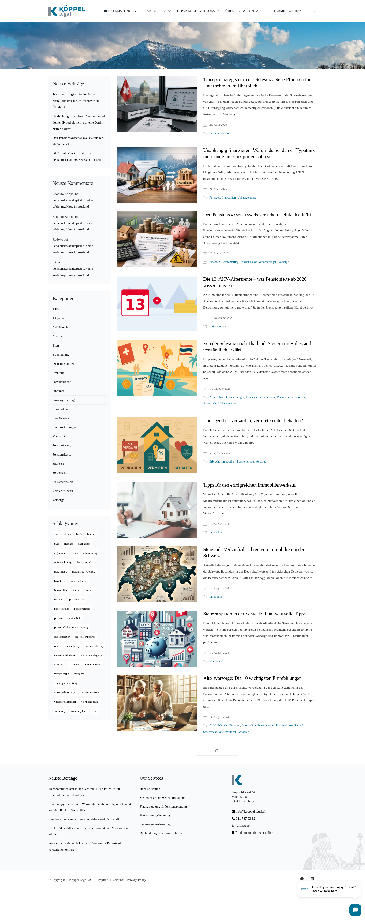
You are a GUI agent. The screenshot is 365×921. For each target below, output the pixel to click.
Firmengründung (219, 133)
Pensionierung (230, 262)
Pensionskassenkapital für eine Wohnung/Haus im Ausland (73, 203)
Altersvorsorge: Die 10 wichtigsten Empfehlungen (252, 678)
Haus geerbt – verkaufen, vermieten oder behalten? (253, 420)
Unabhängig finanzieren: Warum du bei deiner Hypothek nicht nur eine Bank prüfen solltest (259, 153)
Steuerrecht (210, 403)
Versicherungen (268, 262)
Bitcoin (57, 336)
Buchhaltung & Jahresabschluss (161, 833)
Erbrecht (214, 461)
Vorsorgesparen (90, 692)
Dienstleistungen (234, 397)
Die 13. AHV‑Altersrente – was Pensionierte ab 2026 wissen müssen (254, 282)
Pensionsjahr (61, 608)
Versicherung (61, 673)
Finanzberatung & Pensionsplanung (163, 806)
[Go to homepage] (66, 11)
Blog (220, 397)
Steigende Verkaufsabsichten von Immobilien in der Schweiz (253, 552)
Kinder (76, 590)
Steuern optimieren (65, 655)
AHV (212, 397)
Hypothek (59, 580)
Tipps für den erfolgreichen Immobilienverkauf (249, 485)
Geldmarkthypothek (83, 571)
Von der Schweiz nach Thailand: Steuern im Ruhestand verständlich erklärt (257, 346)
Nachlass (59, 599)
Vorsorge (283, 262)
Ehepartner (84, 543)
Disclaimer (117, 880)
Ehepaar (68, 543)
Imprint (103, 880)
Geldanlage (60, 571)
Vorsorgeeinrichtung (66, 683)
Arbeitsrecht (61, 327)
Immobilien (229, 197)
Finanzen (214, 197)
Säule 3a (300, 397)
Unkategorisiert (246, 197)
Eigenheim (60, 553)
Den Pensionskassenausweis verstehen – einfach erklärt (257, 214)
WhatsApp (242, 825)
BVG (56, 543)
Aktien (67, 534)
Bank (79, 534)
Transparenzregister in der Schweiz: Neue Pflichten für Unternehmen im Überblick (257, 82)
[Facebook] (302, 879)
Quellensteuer (62, 636)
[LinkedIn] (312, 879)
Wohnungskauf (78, 711)
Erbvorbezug (90, 553)
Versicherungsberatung (155, 815)
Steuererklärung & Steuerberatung (162, 797)
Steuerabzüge (72, 646)
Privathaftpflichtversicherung (71, 627)
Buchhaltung (61, 354)
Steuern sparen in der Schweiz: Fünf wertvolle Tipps (254, 613)
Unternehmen (92, 664)
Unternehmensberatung (155, 824)
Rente (57, 646)
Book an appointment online (253, 832)
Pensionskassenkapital (67, 618)
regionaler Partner (85, 636)
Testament (74, 664)
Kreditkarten (61, 418)
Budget (91, 534)
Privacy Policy (136, 880)
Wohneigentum (89, 701)
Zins (95, 711)
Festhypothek (84, 562)
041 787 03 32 (245, 818)
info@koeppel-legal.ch (251, 811)
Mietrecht (59, 436)
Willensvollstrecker (65, 701)
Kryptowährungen (65, 427)
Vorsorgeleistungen (65, 692)
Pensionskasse (248, 262)
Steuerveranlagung (91, 655)
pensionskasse (82, 608)
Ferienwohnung (63, 562)
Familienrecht (62, 382)
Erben (75, 553)
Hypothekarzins (79, 580)
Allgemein (59, 318)
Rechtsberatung (150, 788)
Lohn (88, 590)
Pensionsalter (76, 599)
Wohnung (59, 711)
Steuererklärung (94, 646)
